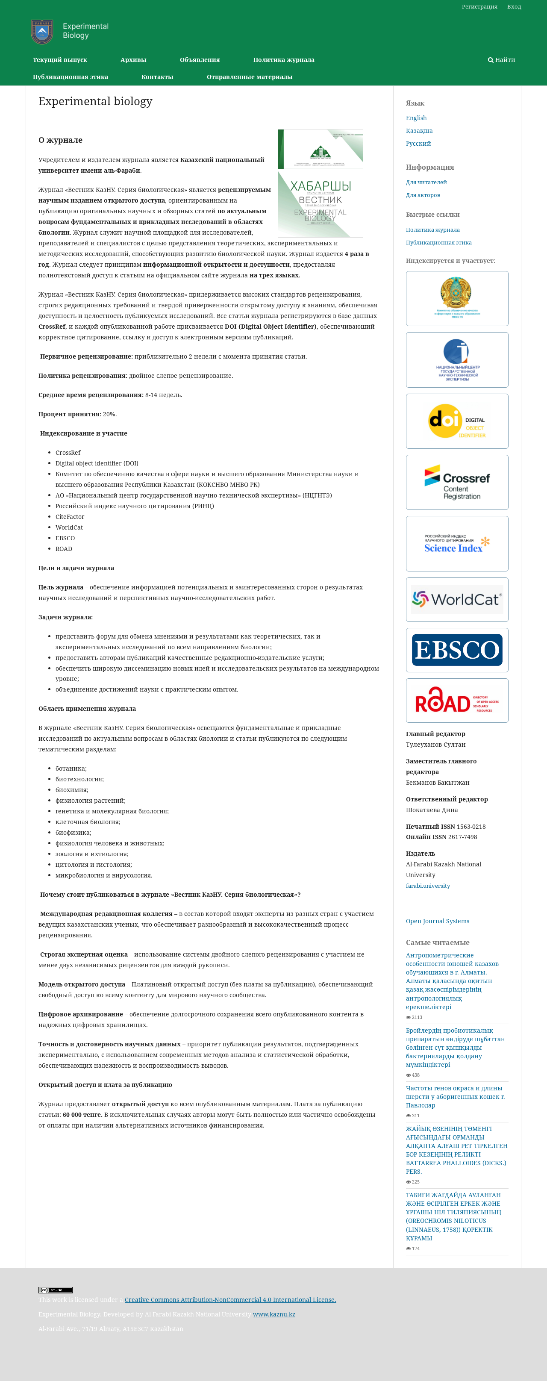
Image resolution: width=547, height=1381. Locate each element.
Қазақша (419, 131)
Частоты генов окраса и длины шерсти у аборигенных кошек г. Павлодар (455, 1096)
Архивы (134, 60)
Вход (514, 6)
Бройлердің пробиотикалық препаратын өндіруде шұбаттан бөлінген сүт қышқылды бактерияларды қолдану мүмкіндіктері (455, 1047)
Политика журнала (284, 60)
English (416, 118)
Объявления (200, 60)
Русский (418, 143)
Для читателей (426, 182)
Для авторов (423, 195)
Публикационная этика (70, 77)
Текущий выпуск (60, 60)
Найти (504, 60)
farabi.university (428, 885)
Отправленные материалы (250, 77)
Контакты (157, 77)
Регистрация (479, 6)
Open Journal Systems (437, 921)
